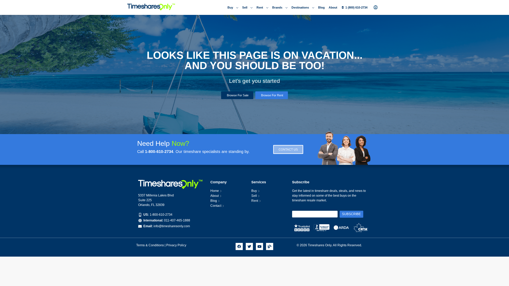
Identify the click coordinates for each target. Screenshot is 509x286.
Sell (244, 7)
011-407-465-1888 (177, 220)
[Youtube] (259, 246)
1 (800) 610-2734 (356, 7)
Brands (277, 7)
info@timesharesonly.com (171, 226)
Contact (215, 205)
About (333, 7)
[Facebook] (239, 246)
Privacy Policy (176, 245)
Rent (259, 7)
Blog (321, 7)
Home (214, 190)
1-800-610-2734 (161, 214)
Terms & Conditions (150, 245)
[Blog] (269, 246)
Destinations (300, 7)
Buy (230, 7)
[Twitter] (249, 246)
